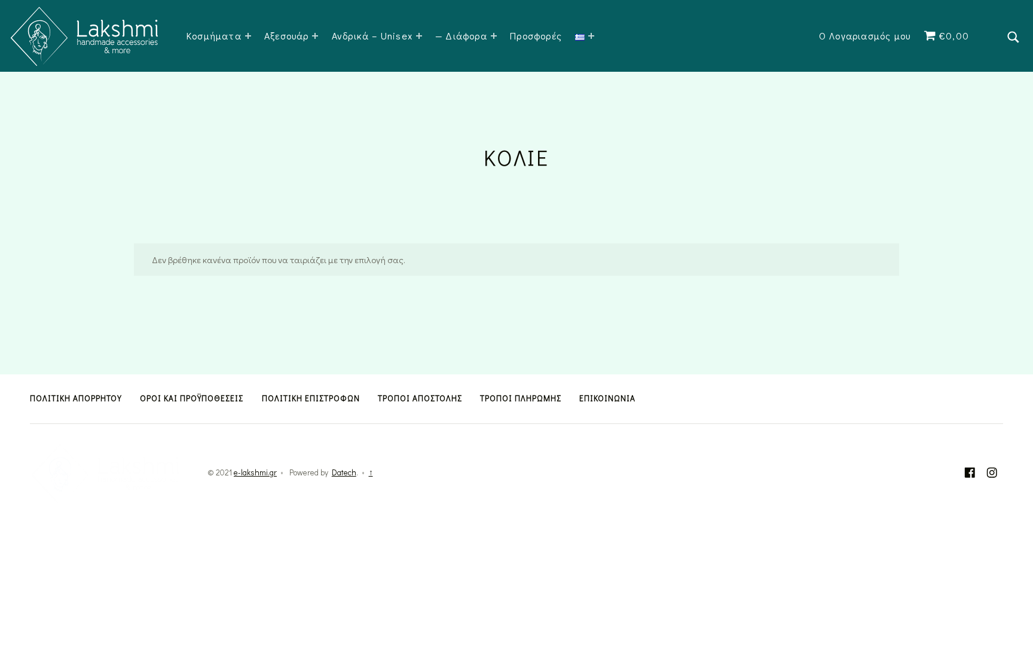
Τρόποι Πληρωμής (520, 398)
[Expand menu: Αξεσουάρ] (315, 36)
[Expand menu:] (591, 36)
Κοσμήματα (214, 35)
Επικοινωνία (607, 398)
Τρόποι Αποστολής (420, 398)
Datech (344, 472)
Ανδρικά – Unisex (372, 35)
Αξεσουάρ (286, 35)
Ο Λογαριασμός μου (864, 35)
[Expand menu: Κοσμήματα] (248, 36)
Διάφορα (466, 35)
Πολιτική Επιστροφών (311, 398)
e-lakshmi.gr (255, 472)
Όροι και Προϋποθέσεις (191, 398)
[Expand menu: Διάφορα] (494, 36)
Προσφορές (536, 35)
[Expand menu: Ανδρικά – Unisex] (419, 36)
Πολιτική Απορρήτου (76, 398)
